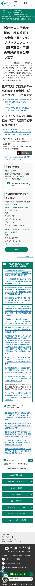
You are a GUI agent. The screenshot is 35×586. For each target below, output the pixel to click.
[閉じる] (2, 571)
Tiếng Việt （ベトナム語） (16, 507)
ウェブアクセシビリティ (8, 539)
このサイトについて (7, 534)
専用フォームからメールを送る (20, 184)
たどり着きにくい (13, 244)
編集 (31, 460)
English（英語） (17, 488)
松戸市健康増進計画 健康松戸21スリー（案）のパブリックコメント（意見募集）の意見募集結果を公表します (18, 370)
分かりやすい (11, 216)
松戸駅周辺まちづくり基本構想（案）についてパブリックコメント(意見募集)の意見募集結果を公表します (18, 300)
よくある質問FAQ (15, 475)
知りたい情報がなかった (15, 225)
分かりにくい (11, 222)
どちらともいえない (14, 219)
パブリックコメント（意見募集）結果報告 (13, 14)
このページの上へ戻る (25, 256)
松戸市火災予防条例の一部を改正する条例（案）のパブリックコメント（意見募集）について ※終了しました (17, 132)
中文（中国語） (16, 494)
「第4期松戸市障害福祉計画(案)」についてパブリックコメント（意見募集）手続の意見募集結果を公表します (18, 321)
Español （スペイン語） (17, 513)
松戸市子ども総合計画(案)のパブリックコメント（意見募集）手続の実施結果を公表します (18, 330)
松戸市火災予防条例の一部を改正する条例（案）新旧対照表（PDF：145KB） (17, 102)
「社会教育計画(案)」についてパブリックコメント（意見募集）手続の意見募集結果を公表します (18, 281)
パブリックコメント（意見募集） (10, 12)
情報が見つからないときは (17, 481)
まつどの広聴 (17, 10)
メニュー (31, 5)
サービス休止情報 (6, 541)
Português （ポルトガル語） (17, 520)
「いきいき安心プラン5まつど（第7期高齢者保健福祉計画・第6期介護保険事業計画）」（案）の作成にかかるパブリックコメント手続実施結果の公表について (18, 311)
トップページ (5, 10)
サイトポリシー (6, 537)
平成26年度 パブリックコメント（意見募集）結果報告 (16, 16)
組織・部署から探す (12, 579)
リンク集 (18, 541)
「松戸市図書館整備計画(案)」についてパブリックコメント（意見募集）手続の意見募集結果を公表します (18, 273)
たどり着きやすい (13, 238)
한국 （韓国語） (17, 501)
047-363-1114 (18, 176)
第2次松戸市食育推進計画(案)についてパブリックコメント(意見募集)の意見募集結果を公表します (18, 378)
